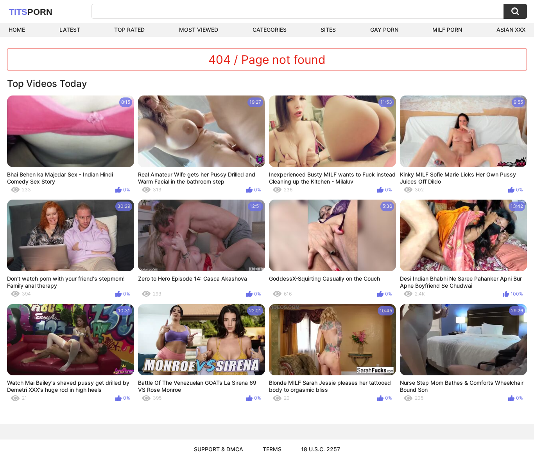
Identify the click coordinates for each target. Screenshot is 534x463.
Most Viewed (198, 29)
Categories (270, 29)
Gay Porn (384, 29)
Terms (272, 449)
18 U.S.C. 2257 (320, 449)
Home (17, 29)
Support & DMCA (218, 449)
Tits (30, 12)
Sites (328, 29)
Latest (69, 29)
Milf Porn (447, 29)
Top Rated (129, 29)
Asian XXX (510, 29)
